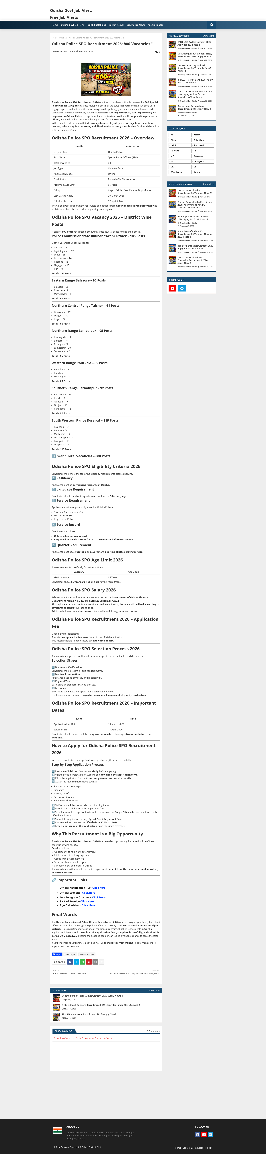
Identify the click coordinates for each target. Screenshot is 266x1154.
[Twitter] (76, 962)
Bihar (173, 140)
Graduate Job (69, 954)
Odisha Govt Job (66, 37)
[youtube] (172, 288)
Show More (208, 35)
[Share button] (101, 962)
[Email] (95, 962)
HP (195, 150)
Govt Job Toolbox (203, 1147)
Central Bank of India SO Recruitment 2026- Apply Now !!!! (92, 995)
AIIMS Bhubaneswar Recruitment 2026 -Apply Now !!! (89, 1014)
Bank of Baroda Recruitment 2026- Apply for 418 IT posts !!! (195, 247)
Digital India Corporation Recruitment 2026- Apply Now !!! (194, 107)
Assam (197, 134)
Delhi (173, 145)
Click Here (98, 897)
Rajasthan (198, 156)
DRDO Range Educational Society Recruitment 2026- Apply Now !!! (194, 55)
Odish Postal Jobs (96, 24)
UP (195, 166)
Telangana (199, 161)
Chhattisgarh (200, 140)
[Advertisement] (106, 1096)
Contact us (188, 1147)
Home (55, 24)
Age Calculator (155, 24)
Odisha (197, 172)
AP (172, 134)
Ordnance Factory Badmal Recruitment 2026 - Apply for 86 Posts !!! (194, 68)
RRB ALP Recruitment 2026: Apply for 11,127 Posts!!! (195, 81)
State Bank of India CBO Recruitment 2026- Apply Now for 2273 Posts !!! (195, 234)
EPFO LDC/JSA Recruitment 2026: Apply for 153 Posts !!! (194, 43)
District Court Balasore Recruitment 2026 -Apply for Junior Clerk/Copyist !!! (101, 1005)
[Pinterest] (89, 962)
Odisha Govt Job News (72, 24)
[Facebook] (70, 962)
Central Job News (136, 24)
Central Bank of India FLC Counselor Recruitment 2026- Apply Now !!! (192, 260)
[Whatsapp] (82, 962)
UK (172, 166)
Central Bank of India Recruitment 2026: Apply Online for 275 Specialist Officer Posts (195, 94)
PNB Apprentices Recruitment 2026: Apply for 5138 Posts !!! (193, 218)
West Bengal (176, 172)
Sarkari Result (116, 24)
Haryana (175, 150)
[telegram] (182, 288)
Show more (154, 990)
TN (172, 161)
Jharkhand (199, 145)
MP (172, 156)
